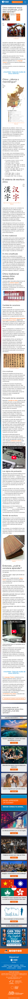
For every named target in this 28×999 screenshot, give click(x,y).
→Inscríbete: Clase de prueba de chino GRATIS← (14, 72)
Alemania (4, 966)
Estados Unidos (11, 968)
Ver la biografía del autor (18, 16)
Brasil (22, 965)
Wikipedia (14, 561)
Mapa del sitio (16, 977)
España (10, 966)
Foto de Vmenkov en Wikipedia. (14, 301)
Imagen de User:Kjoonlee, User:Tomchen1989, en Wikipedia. (12, 203)
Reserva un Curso (17, 2)
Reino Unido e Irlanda (20, 966)
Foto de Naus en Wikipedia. (14, 368)
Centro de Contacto (14, 972)
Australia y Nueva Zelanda (11, 965)
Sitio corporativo (9, 977)
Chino (21, 718)
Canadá (19, 968)
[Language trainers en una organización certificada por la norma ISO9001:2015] (15, 982)
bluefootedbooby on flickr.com (16, 560)
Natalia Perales (14, 14)
